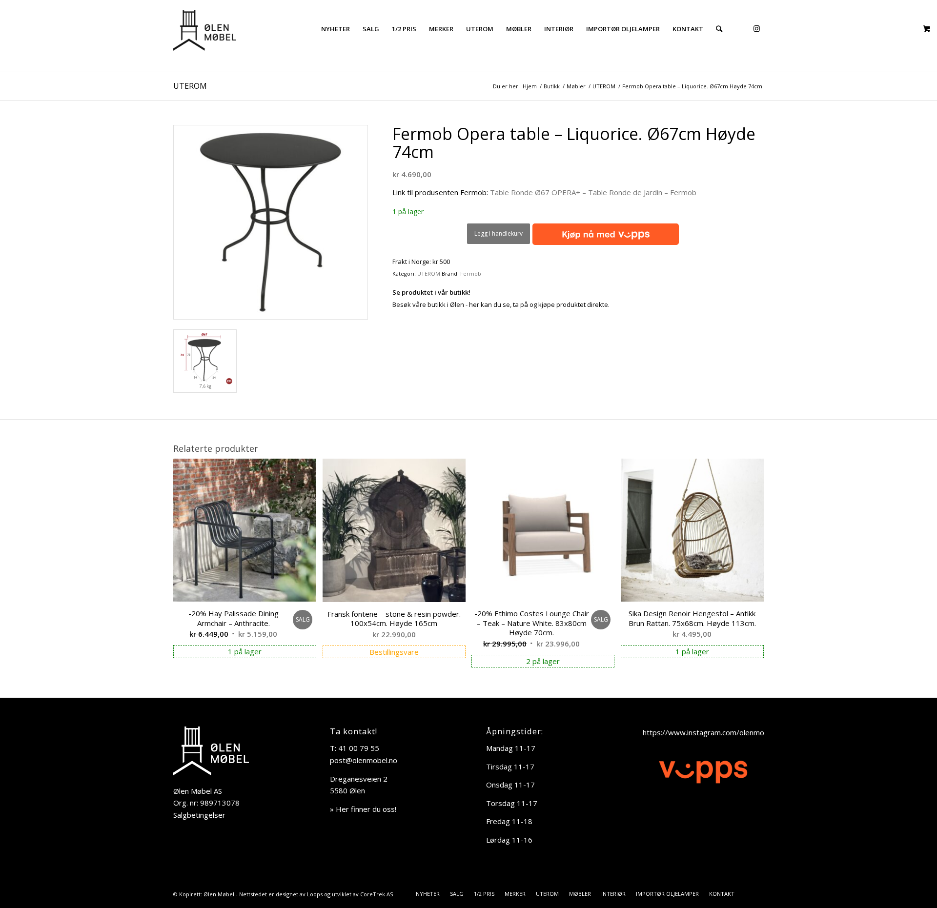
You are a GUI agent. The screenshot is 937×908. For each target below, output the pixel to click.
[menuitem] (335, 28)
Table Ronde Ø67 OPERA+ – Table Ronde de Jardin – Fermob (593, 192)
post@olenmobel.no (363, 760)
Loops (315, 894)
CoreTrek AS (376, 894)
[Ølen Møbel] (204, 28)
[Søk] (719, 28)
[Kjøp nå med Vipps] (604, 234)
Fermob (470, 273)
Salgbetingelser (199, 815)
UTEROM (190, 86)
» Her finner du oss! (363, 809)
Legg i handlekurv (498, 233)
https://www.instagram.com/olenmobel (708, 732)
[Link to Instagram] (756, 28)
